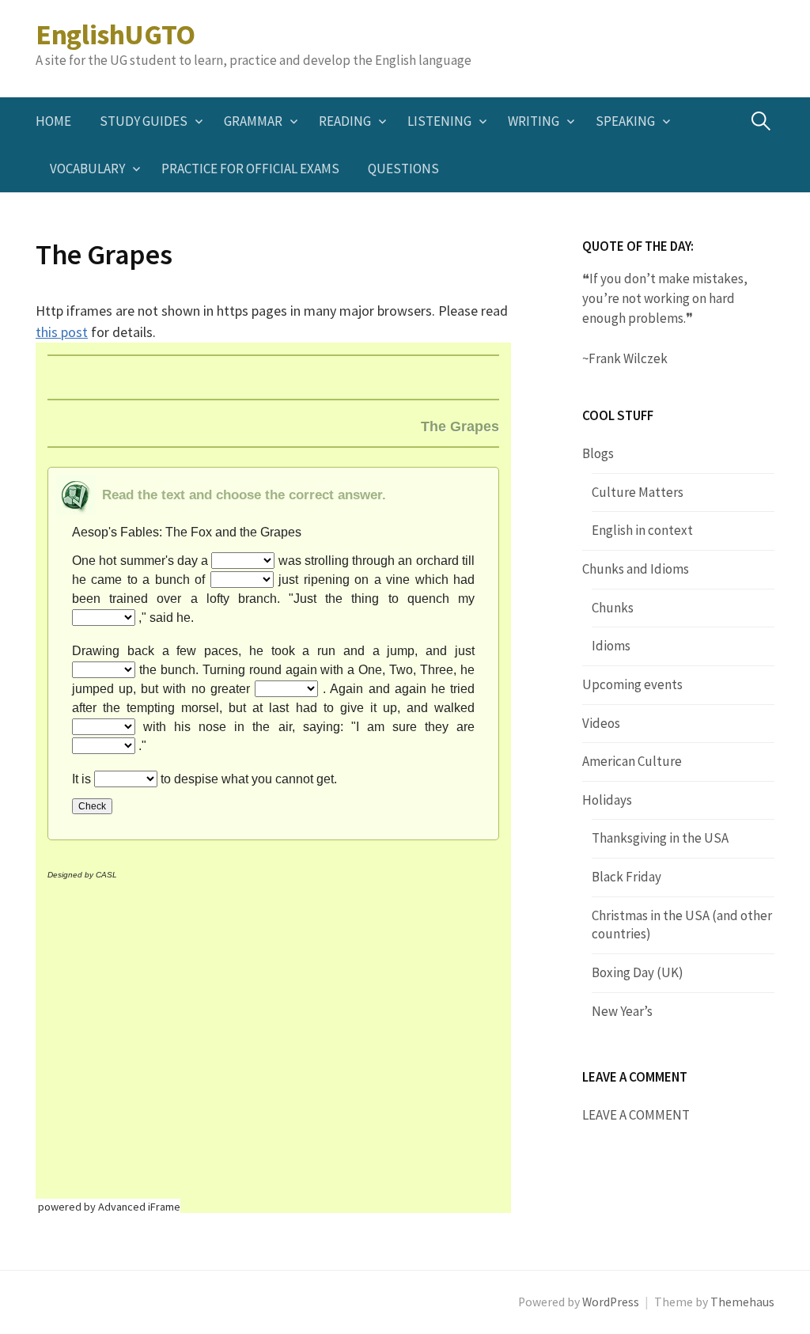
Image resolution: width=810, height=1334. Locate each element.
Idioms (611, 645)
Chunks (613, 607)
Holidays (607, 800)
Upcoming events (632, 684)
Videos (601, 723)
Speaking (625, 121)
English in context (642, 530)
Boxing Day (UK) (637, 972)
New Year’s (622, 1011)
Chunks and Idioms (635, 569)
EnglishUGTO (115, 34)
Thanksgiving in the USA (660, 838)
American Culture (632, 761)
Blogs (598, 453)
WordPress (610, 1301)
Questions (403, 168)
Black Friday (626, 876)
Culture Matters (637, 492)
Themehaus (742, 1301)
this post (62, 332)
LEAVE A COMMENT (636, 1115)
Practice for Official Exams (250, 168)
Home (53, 121)
